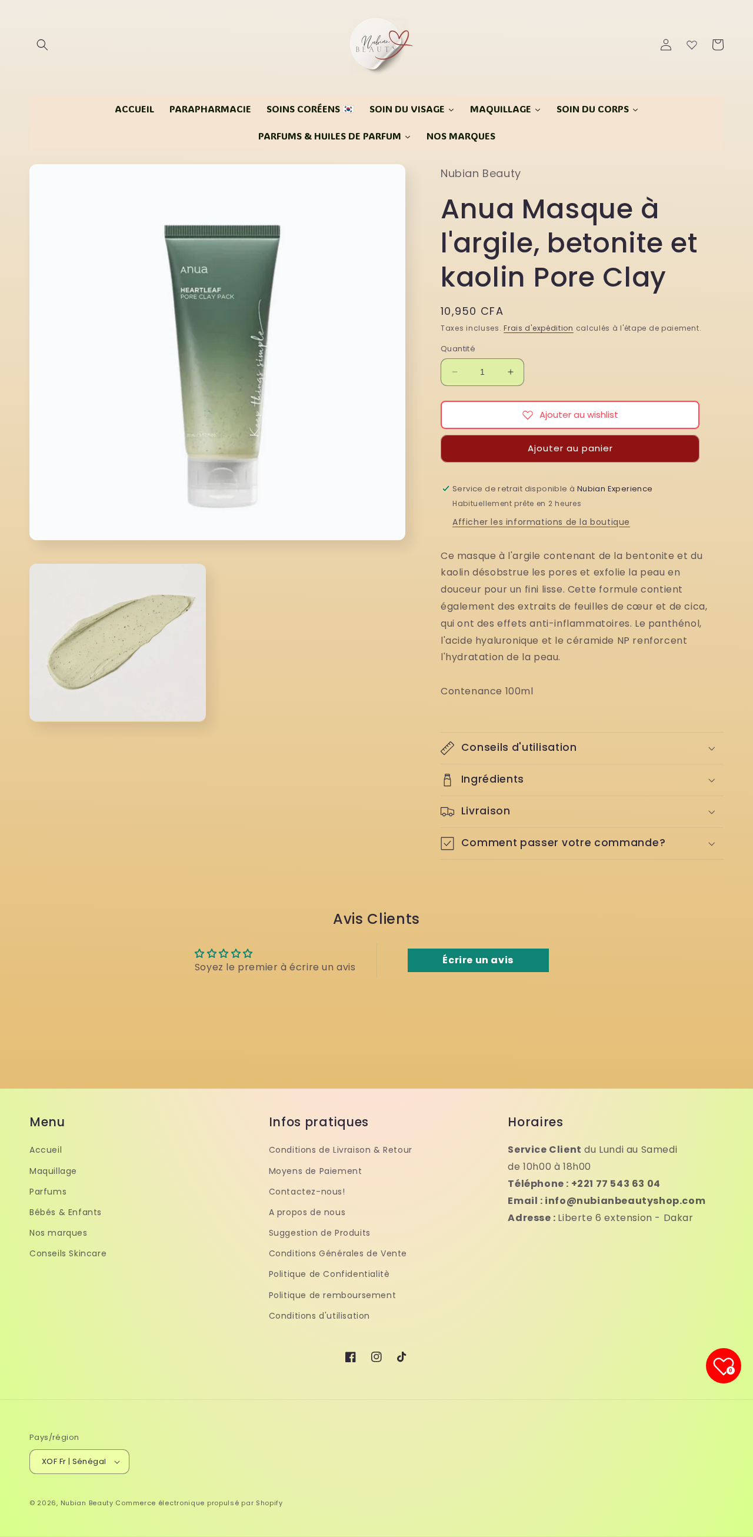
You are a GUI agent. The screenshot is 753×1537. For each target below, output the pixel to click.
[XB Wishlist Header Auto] (692, 45)
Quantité (458, 348)
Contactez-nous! (307, 1191)
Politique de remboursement (333, 1295)
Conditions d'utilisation (319, 1316)
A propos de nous (307, 1212)
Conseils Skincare (67, 1253)
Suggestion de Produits (320, 1233)
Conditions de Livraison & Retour (340, 1150)
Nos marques (58, 1233)
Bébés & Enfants (65, 1212)
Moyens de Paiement (315, 1171)
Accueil (45, 1150)
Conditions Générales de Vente (338, 1253)
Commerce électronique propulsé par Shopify (198, 1503)
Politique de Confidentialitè (329, 1274)
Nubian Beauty (87, 1503)
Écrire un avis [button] (477, 960)
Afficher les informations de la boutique (541, 522)
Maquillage (53, 1171)
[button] (42, 45)
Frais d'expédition (539, 328)
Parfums (47, 1191)
